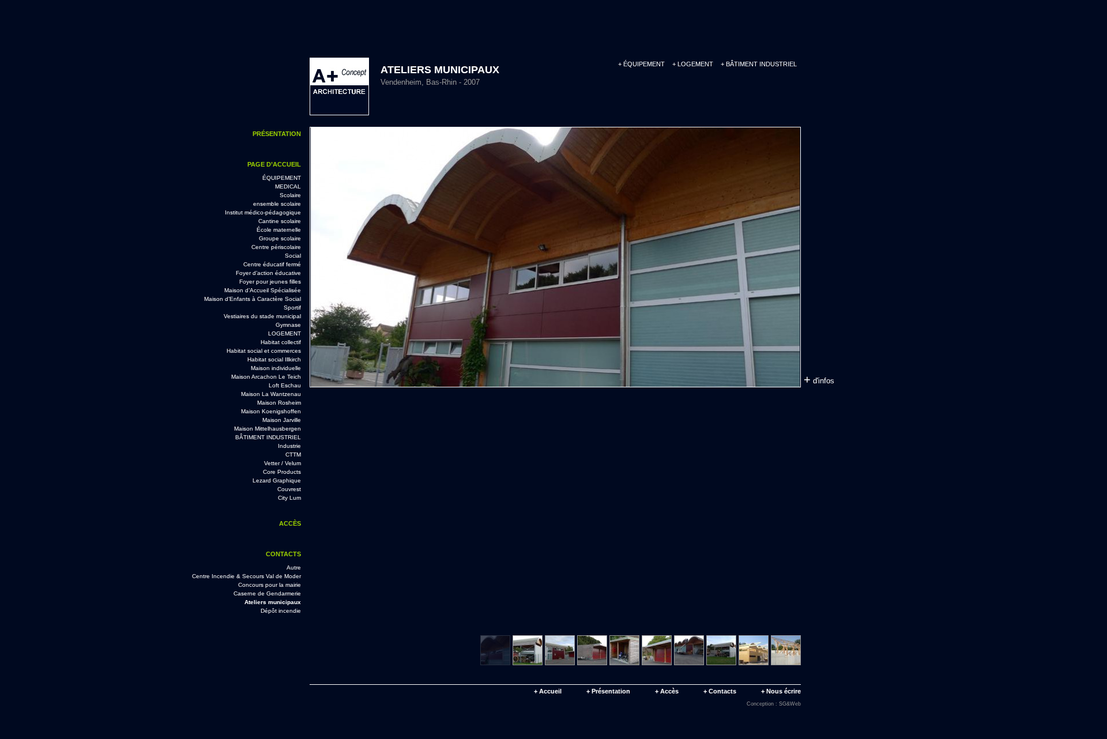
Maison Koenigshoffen (271, 411)
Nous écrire (781, 691)
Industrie (289, 446)
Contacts (283, 554)
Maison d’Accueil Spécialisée (262, 290)
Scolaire (290, 195)
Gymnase (288, 325)
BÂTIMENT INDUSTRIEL (759, 64)
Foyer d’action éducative (268, 273)
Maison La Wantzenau (271, 394)
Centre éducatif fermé (272, 264)
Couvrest (289, 489)
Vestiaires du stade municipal (262, 316)
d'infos (819, 379)
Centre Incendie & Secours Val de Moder (246, 576)
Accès (290, 523)
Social (293, 255)
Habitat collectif (281, 342)
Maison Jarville (281, 420)
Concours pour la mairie (269, 585)
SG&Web (790, 704)
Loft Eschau (285, 385)
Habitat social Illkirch (274, 359)
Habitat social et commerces (264, 351)
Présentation (277, 133)
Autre (294, 567)
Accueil (548, 691)
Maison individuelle (276, 368)
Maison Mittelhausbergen (267, 428)
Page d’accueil (274, 164)
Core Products (282, 472)
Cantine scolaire (279, 221)
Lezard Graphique (277, 480)
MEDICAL (288, 186)
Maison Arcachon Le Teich (266, 377)
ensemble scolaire (277, 204)
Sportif (292, 307)
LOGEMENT (692, 64)
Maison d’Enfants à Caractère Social (252, 299)
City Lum (289, 498)
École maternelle (279, 230)
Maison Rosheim (279, 402)
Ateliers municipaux (272, 602)
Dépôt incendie (281, 611)
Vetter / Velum (282, 463)
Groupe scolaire (280, 238)
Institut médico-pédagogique (263, 212)
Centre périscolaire (276, 247)
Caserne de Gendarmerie (267, 593)
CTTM (293, 454)
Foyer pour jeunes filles (270, 281)
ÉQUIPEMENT (641, 64)
